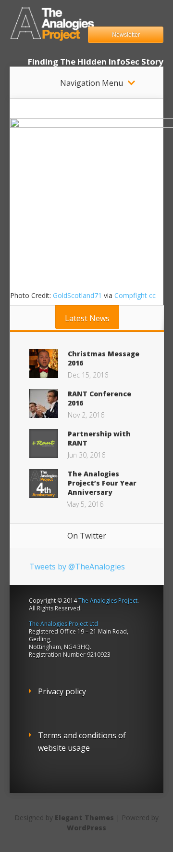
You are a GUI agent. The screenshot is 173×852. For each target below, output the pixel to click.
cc (152, 295)
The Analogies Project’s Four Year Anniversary (102, 483)
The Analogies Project (107, 600)
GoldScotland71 (77, 295)
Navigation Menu (91, 83)
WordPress (86, 827)
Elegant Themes (84, 817)
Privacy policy (62, 691)
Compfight (130, 295)
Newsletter (126, 34)
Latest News (87, 318)
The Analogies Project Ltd (63, 624)
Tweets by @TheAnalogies (77, 566)
